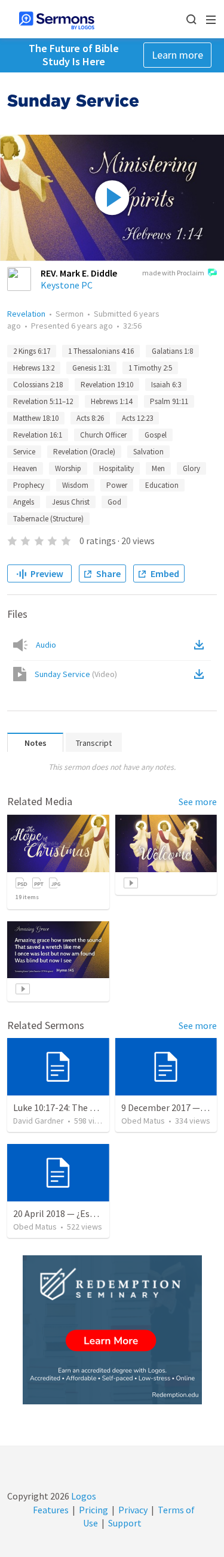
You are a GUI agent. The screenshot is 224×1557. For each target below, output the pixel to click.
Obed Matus (143, 1120)
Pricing (93, 1510)
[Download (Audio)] (201, 645)
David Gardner (38, 1120)
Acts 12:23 (137, 418)
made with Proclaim (173, 272)
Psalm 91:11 (169, 401)
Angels (23, 502)
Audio (46, 644)
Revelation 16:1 (37, 435)
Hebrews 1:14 (111, 401)
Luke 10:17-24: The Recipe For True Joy (91, 1107)
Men (158, 468)
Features (51, 1510)
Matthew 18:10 (36, 418)
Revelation (26, 313)
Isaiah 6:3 (166, 385)
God (114, 502)
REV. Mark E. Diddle (79, 273)
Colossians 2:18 (38, 385)
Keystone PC (67, 285)
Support (125, 1523)
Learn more (177, 55)
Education (162, 485)
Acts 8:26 (90, 418)
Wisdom (75, 485)
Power (116, 485)
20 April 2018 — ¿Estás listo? (70, 1213)
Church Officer (103, 435)
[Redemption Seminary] (112, 1329)
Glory (191, 468)
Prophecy (28, 485)
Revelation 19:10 (107, 385)
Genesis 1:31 (91, 368)
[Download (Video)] (201, 674)
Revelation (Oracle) (84, 452)
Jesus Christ (71, 502)
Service (24, 452)
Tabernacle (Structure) (48, 519)
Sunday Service (76, 674)
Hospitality (116, 468)
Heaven (25, 468)
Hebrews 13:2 (33, 368)
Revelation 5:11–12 (43, 401)
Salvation (148, 452)
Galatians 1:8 (172, 351)
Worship (68, 468)
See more (198, 802)
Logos (82, 1496)
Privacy (133, 1510)
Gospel (156, 435)
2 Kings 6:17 (31, 351)
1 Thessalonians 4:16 (101, 351)
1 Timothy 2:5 (150, 368)
